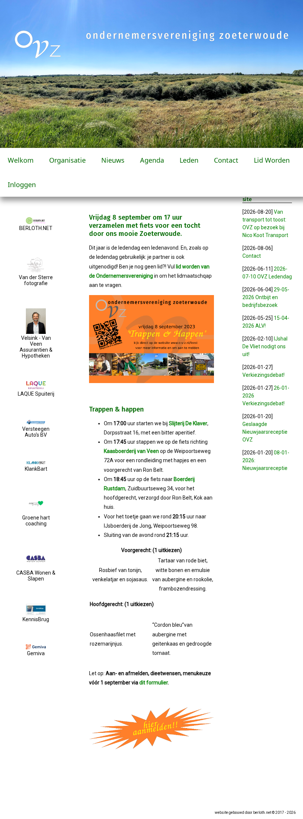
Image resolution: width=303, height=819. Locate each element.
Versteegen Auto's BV (36, 432)
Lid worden (272, 160)
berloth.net (262, 812)
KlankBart (36, 469)
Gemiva (36, 653)
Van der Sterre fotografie (36, 280)
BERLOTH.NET (35, 228)
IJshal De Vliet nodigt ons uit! (264, 346)
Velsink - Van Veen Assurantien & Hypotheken (36, 347)
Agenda (152, 160)
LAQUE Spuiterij (36, 394)
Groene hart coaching (36, 521)
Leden (189, 160)
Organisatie (67, 160)
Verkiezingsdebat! (263, 375)
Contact (226, 160)
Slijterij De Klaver (188, 423)
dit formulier (153, 683)
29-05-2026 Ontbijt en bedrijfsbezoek (265, 297)
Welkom (21, 160)
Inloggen (22, 184)
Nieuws (113, 160)
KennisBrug (36, 619)
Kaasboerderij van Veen (131, 451)
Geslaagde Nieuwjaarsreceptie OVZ (264, 432)
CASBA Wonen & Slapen (35, 576)
